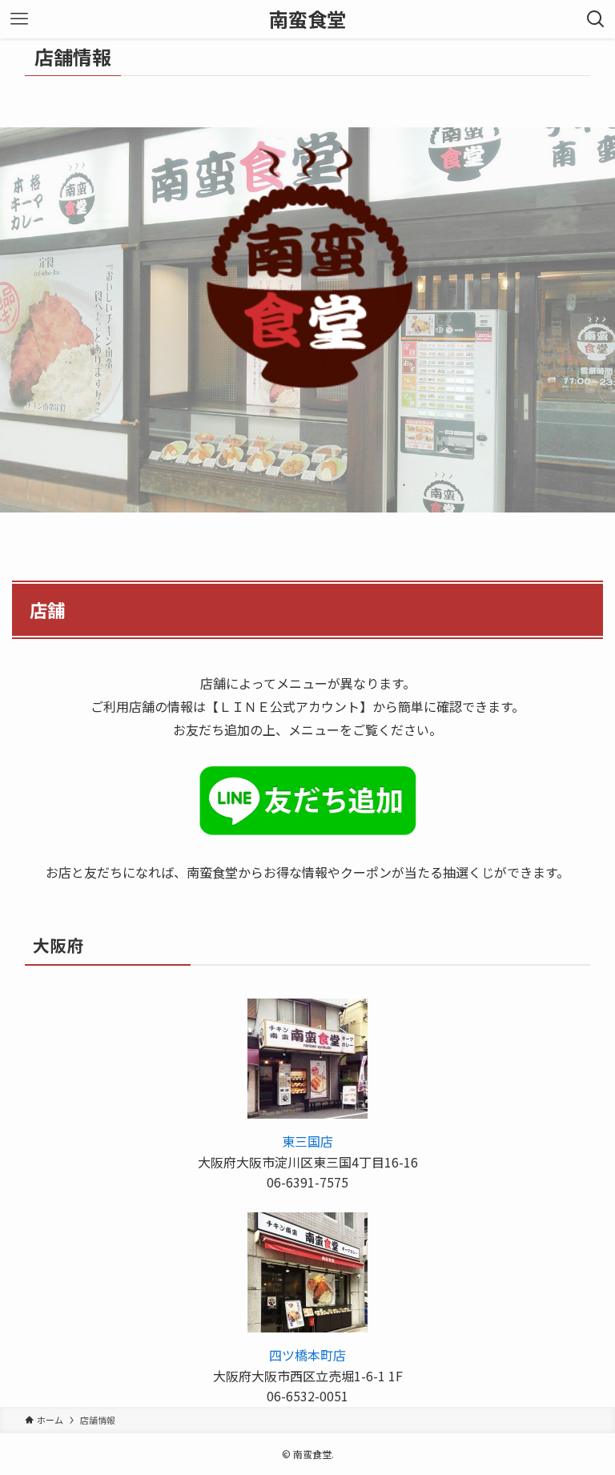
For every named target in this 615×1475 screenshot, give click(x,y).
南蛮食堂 (307, 19)
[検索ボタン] (596, 19)
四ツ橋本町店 (307, 1354)
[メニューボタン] (19, 19)
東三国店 (307, 1141)
